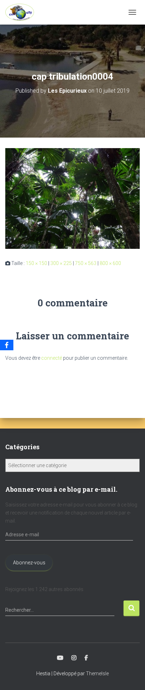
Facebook (86, 658)
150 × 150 (36, 263)
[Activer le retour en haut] (131, 676)
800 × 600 (110, 263)
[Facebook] (6, 345)
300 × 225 (61, 263)
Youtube (60, 658)
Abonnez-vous (29, 562)
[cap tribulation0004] (72, 198)
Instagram (74, 658)
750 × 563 (85, 263)
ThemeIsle (97, 673)
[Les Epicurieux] (22, 12)
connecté (51, 358)
